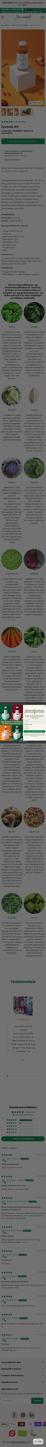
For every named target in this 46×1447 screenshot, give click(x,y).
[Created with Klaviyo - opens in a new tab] (23, 741)
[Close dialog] (44, 706)
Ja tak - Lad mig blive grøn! (34, 731)
